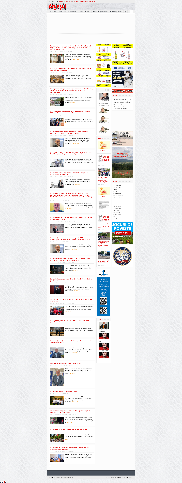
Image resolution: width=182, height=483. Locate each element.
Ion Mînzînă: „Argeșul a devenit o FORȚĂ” (63, 392)
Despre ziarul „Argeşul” (127, 477)
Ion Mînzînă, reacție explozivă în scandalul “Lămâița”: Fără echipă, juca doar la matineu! (69, 173)
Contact (61, 1)
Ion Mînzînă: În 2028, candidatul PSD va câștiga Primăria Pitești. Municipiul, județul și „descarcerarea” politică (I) (71, 153)
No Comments (69, 51)
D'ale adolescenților (103, 350)
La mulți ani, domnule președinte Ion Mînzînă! (65, 364)
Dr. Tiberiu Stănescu (118, 197)
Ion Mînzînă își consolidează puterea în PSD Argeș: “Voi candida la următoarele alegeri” (71, 218)
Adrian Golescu (58, 156)
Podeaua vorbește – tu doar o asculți (122, 104)
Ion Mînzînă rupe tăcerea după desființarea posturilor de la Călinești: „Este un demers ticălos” (70, 112)
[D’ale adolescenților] (104, 346)
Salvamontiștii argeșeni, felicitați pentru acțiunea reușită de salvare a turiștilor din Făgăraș (70, 412)
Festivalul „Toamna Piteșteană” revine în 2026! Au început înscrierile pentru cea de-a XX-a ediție (103, 180)
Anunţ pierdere (101, 150)
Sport (81, 11)
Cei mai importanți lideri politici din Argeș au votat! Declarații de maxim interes (71, 300)
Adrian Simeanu (117, 187)
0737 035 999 (69, 1)
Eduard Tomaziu (117, 202)
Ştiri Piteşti (63, 11)
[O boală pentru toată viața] (104, 336)
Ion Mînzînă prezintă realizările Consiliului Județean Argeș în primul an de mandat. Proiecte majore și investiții (70, 259)
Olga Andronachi (117, 214)
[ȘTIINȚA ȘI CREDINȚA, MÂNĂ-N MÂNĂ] (104, 325)
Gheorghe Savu (117, 208)
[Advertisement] (91, 24)
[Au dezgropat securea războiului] (104, 118)
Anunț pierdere (101, 196)
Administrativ (73, 11)
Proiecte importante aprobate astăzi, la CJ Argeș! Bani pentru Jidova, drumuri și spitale (70, 69)
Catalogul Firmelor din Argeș (101, 11)
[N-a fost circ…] (104, 109)
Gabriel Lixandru (117, 204)
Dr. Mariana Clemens (118, 195)
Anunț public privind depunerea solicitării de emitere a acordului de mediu (103, 225)
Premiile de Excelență (117, 11)
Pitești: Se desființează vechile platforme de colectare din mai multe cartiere (104, 262)
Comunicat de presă (103, 210)
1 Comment (70, 200)
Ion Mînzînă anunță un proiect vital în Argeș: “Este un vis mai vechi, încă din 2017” (70, 342)
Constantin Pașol (117, 193)
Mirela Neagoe (58, 282)
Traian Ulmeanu (117, 216)
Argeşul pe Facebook (116, 477)
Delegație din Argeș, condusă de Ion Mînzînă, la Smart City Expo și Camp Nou (71, 280)
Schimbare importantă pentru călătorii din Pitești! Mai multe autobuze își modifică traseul (103, 244)
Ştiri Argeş (54, 11)
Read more (75, 59)
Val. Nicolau (116, 218)
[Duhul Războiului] (104, 128)
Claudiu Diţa (116, 191)
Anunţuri (88, 11)
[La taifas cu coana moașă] (104, 354)
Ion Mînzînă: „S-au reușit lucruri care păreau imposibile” (69, 430)
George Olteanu (58, 414)
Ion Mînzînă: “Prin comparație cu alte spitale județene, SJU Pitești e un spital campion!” (69, 448)
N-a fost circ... (102, 113)
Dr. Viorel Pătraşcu (118, 200)
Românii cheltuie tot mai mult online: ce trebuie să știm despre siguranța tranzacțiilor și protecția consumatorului (122, 101)
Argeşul (56, 51)
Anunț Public (101, 164)
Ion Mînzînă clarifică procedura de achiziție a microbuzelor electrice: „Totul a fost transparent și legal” (69, 132)
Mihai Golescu (117, 210)
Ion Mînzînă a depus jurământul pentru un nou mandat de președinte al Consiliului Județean (69, 321)
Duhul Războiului (102, 132)
